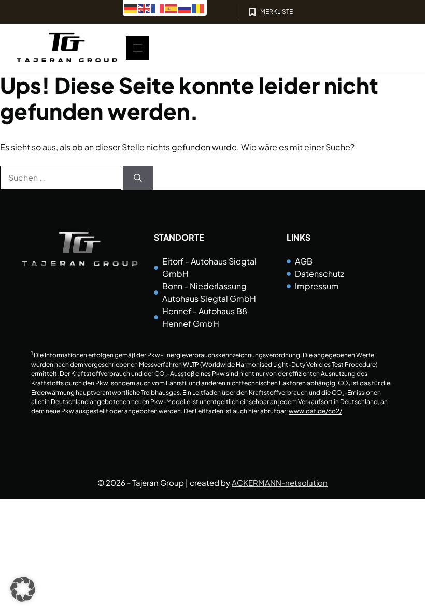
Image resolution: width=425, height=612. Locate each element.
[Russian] (185, 7)
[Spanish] (171, 7)
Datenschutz (319, 273)
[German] (131, 7)
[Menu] (137, 48)
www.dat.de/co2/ (315, 411)
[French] (158, 7)
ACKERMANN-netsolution (280, 483)
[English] (144, 7)
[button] (23, 589)
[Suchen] (138, 178)
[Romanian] (198, 7)
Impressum (317, 286)
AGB (304, 261)
